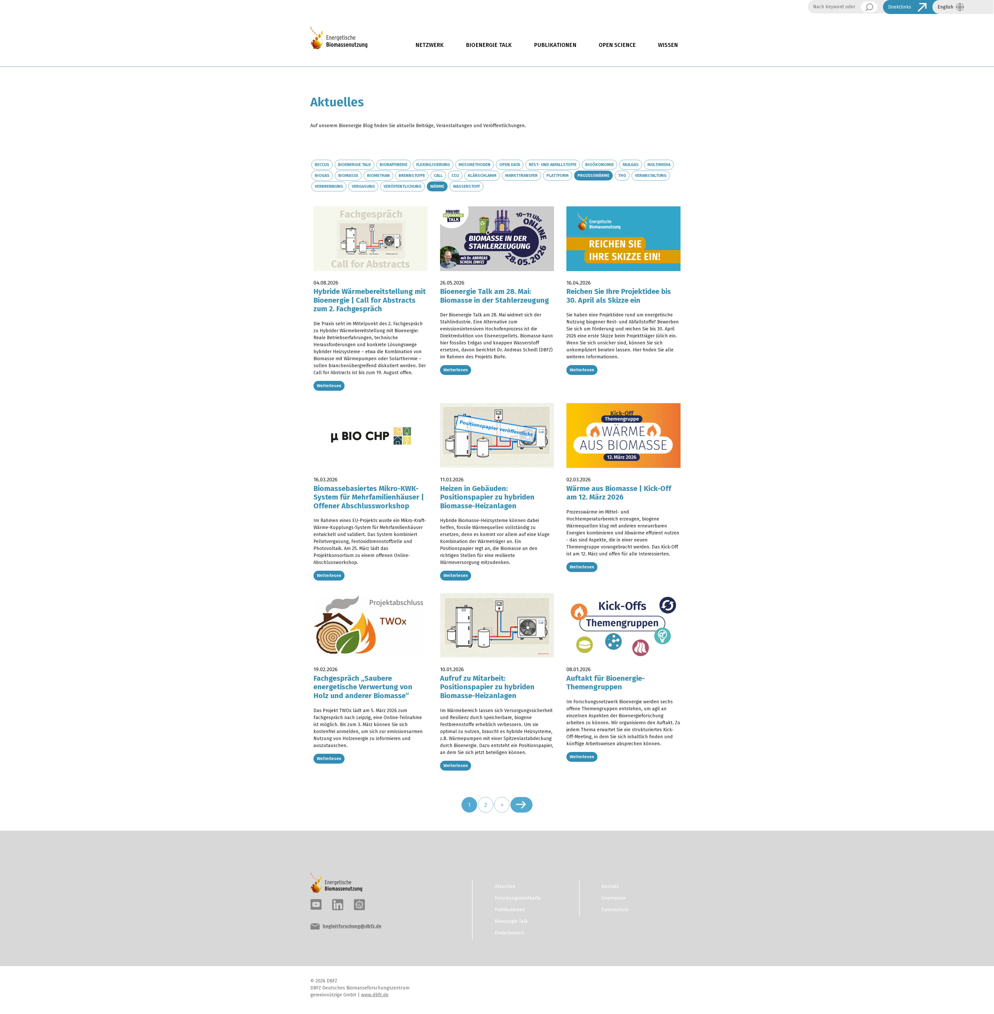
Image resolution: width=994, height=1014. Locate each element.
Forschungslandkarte (518, 898)
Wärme (437, 186)
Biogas (322, 175)
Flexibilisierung (433, 164)
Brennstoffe (412, 175)
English (945, 7)
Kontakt (610, 886)
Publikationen (555, 45)
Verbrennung (329, 186)
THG (622, 175)
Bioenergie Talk (489, 45)
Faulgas (631, 164)
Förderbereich (509, 933)
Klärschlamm (482, 175)
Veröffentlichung (402, 186)
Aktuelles (505, 886)
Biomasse (348, 175)
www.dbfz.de (375, 995)
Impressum (614, 898)
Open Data (509, 164)
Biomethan (378, 175)
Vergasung (363, 186)
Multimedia (658, 164)
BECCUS (322, 164)
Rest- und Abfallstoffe (552, 164)
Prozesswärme (593, 175)
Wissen (668, 45)
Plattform (557, 175)
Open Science (617, 45)
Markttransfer (521, 175)
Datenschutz (615, 909)
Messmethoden (475, 164)
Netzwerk (429, 45)
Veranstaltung (651, 175)
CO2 (455, 175)
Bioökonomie (599, 164)
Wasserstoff (466, 186)
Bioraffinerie (393, 164)
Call (438, 175)
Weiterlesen (329, 385)
